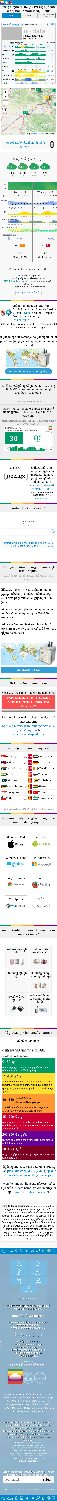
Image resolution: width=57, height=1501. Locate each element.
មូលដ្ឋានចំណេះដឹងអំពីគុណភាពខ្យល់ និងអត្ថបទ (28, 1321)
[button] (47, 99)
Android (41, 837)
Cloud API (41, 898)
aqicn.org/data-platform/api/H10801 (41, 486)
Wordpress (16, 899)
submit (47, 1479)
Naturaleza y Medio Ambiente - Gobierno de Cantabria (29, 1438)
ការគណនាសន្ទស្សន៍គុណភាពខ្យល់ (28, 1344)
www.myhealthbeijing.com (29, 1192)
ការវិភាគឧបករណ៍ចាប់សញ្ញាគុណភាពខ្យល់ (28, 1327)
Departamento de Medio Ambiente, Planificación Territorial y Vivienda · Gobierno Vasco (28, 1432)
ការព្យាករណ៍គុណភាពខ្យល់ (28, 1347)
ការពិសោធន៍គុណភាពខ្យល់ (28, 1324)
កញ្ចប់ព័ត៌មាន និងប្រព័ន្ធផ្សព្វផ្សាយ (28, 1308)
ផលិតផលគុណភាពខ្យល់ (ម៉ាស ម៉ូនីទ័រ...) (28, 1349)
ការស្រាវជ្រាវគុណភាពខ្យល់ (28, 1315)
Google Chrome (16, 878)
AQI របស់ (12, 24)
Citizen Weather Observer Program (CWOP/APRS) (28, 1422)
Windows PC (42, 857)
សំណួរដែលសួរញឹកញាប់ (28, 1334)
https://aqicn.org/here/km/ (28, 401)
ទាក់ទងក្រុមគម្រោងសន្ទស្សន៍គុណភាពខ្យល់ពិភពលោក (28, 1305)
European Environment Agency (27, 1428)
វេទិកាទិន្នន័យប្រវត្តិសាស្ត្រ (28, 1355)
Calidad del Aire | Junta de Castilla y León (28, 1425)
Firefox (41, 878)
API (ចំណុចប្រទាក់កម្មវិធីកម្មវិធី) (28, 1352)
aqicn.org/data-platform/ (28, 734)
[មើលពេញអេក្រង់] (52, 24)
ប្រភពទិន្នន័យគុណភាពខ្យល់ (28, 1341)
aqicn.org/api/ (41, 497)
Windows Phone (16, 857)
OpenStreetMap (38, 133)
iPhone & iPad (16, 837)
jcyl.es (26, 313)
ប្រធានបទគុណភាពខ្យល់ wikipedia (24, 1171)
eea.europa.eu (22, 320)
